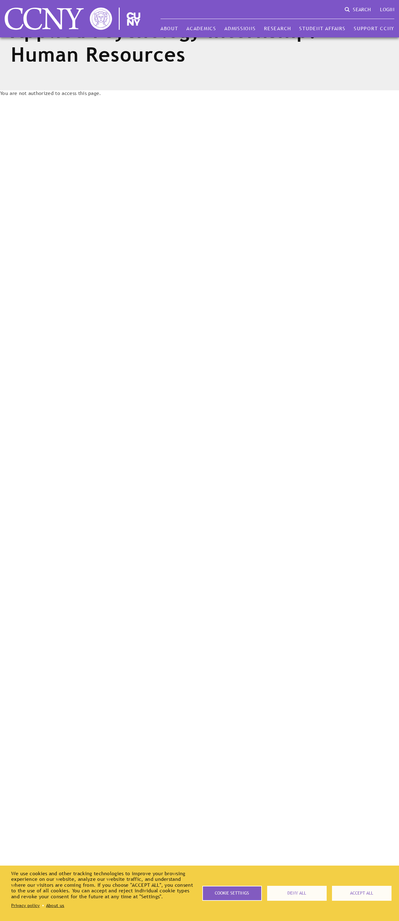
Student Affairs (322, 28)
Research (277, 28)
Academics (201, 28)
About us (55, 905)
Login (387, 9)
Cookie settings (232, 893)
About (169, 28)
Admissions (240, 28)
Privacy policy (25, 905)
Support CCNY (374, 28)
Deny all (296, 893)
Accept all (361, 893)
